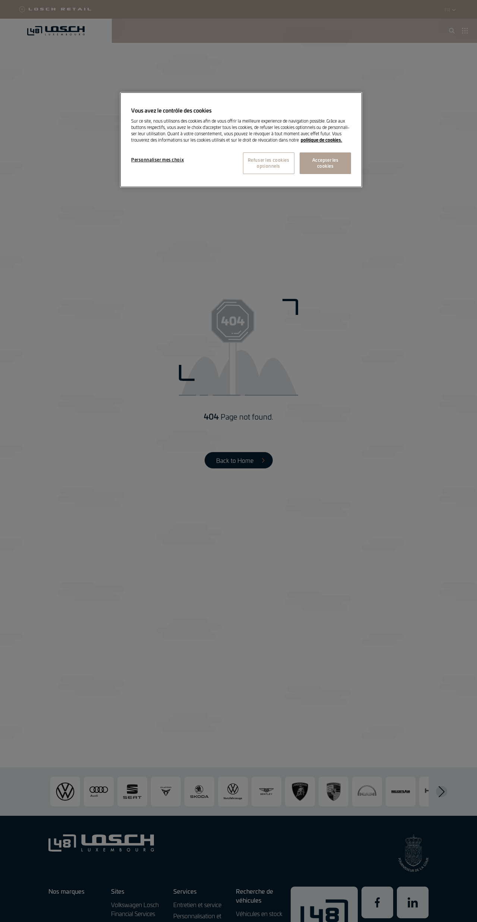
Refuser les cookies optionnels (269, 163)
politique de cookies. (321, 140)
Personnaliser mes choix (157, 160)
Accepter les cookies (325, 163)
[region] (241, 139)
